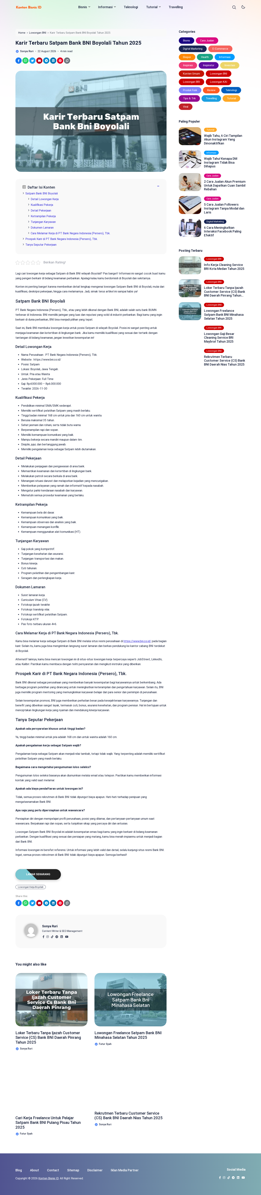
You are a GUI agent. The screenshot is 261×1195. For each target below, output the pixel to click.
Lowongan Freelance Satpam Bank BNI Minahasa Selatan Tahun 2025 (128, 1035)
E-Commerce (220, 48)
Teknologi (131, 7)
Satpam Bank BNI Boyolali (41, 193)
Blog (18, 1170)
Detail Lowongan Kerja (45, 199)
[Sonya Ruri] (33, 930)
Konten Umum (191, 73)
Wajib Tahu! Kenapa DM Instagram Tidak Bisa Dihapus (220, 162)
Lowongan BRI (191, 81)
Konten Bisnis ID (48, 1178)
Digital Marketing (192, 48)
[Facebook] (43, 936)
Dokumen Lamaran (42, 227)
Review (211, 90)
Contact (53, 1170)
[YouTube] (66, 936)
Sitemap (73, 1170)
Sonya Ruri (50, 926)
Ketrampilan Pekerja (43, 216)
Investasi (229, 65)
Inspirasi (188, 65)
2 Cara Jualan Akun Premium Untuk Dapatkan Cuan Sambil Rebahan (225, 185)
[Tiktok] (52, 936)
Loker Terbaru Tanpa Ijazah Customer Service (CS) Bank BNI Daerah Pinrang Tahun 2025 (48, 1038)
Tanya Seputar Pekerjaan (40, 244)
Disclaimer (95, 1170)
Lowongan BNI (218, 73)
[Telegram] (57, 936)
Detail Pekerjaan (41, 210)
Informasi (105, 7)
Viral (185, 106)
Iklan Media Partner (125, 1170)
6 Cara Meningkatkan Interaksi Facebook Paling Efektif (222, 231)
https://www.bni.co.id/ (137, 641)
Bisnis (82, 7)
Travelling (176, 7)
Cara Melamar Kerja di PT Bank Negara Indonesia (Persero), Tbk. (70, 233)
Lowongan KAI (218, 81)
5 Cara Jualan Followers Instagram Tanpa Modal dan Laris (224, 208)
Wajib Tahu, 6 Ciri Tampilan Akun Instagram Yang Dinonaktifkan (223, 139)
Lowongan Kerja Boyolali (30, 887)
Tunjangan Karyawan (43, 222)
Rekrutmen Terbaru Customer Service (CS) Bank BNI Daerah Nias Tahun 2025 (128, 1115)
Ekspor (187, 57)
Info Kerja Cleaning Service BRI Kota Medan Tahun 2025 (224, 267)
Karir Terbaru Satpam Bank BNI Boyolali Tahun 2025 (78, 43)
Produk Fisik (190, 90)
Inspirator (208, 65)
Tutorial (151, 7)
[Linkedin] (61, 936)
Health (205, 57)
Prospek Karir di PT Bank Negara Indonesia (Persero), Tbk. (61, 239)
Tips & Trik (189, 98)
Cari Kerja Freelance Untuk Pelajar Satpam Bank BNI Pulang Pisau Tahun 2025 (48, 1123)
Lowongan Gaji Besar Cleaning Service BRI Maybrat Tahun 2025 (219, 337)
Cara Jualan (207, 40)
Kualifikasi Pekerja (42, 205)
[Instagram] (47, 936)
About (34, 1170)
